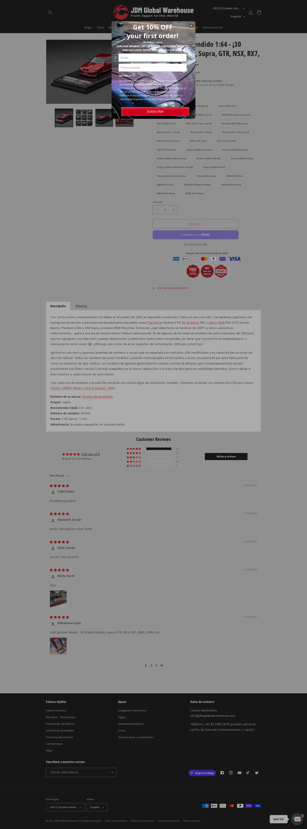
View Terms (125, 102)
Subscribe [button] (155, 111)
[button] (191, 25)
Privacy (138, 102)
